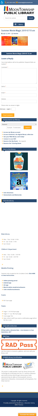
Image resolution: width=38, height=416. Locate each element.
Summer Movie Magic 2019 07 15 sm (19, 53)
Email (3, 93)
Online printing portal (10, 280)
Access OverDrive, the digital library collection (18, 134)
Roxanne (15, 33)
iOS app (6, 285)
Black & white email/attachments (14, 287)
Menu (21, 24)
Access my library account (12, 132)
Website (3, 99)
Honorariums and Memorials (13, 195)
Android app (7, 283)
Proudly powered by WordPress (13, 403)
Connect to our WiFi (10, 139)
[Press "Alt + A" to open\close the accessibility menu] (2, 2)
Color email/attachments (12, 289)
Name (3, 86)
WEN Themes (19, 405)
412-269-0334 (11, 2)
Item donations (8, 193)
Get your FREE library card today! (14, 137)
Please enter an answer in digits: (10, 105)
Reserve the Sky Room (11, 141)
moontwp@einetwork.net (25, 2)
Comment (4, 67)
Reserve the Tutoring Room (12, 143)
